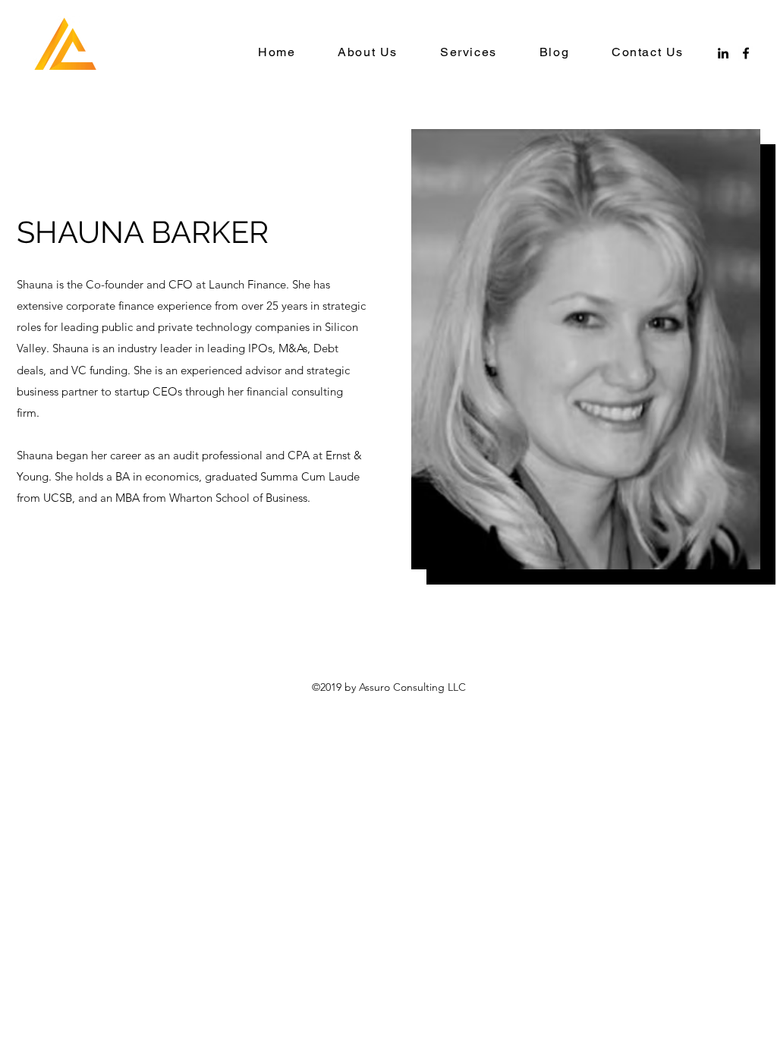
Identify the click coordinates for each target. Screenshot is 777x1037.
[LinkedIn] (723, 53)
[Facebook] (745, 53)
